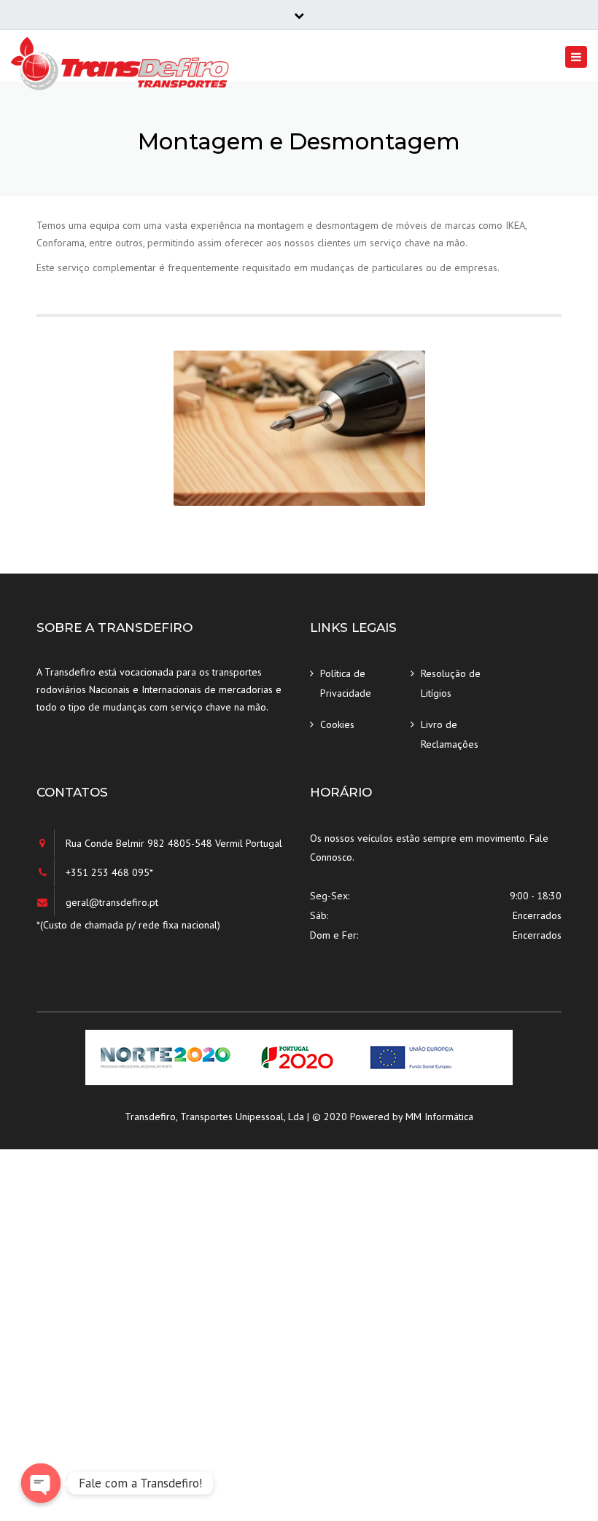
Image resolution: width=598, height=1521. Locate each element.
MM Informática (439, 1116)
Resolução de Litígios (451, 683)
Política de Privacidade (345, 683)
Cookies (337, 724)
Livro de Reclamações (449, 734)
